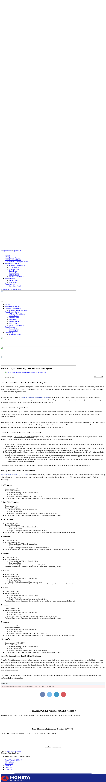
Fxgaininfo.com (9, 377)
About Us (8, 766)
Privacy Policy (9, 762)
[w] (53, 346)
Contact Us (8, 769)
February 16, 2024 (98, 377)
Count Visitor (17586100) (13, 760)
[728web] (53, 356)
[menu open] (1, 301)
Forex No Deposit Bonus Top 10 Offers (14, 474)
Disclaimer (8, 767)
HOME (7, 256)
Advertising (9, 764)
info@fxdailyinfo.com (14, 751)
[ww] (38, 299)
